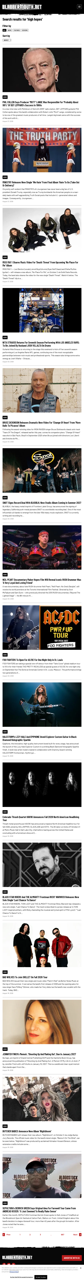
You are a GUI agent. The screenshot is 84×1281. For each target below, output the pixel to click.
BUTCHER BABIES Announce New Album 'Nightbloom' (27, 1131)
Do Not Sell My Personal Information (21, 1277)
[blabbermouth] (22, 9)
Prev (8, 1234)
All (4, 30)
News (9, 30)
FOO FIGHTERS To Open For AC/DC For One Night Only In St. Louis (33, 659)
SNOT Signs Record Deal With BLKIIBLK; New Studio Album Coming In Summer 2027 (42, 502)
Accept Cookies (41, 1277)
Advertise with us (72, 1258)
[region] (42, 1273)
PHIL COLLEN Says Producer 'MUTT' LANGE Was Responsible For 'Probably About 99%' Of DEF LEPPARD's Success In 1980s (40, 103)
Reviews (25, 30)
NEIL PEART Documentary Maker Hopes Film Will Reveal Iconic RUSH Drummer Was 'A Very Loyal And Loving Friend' (42, 581)
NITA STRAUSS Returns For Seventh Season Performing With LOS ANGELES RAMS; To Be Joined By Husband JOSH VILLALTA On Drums (41, 344)
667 (62, 1234)
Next (75, 1234)
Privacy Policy (14, 1272)
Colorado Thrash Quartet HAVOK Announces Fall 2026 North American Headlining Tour (41, 818)
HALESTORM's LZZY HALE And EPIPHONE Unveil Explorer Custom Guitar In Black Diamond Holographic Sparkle (40, 738)
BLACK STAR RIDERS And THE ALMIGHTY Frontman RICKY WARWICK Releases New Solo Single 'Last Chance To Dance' (41, 898)
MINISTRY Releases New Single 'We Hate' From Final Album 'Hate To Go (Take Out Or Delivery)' (41, 184)
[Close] (80, 1268)
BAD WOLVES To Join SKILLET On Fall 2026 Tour (25, 977)
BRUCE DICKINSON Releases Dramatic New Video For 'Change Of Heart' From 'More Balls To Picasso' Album (42, 424)
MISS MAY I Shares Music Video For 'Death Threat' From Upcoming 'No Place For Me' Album (40, 264)
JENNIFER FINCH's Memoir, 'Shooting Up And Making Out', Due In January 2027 (39, 1054)
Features (17, 30)
